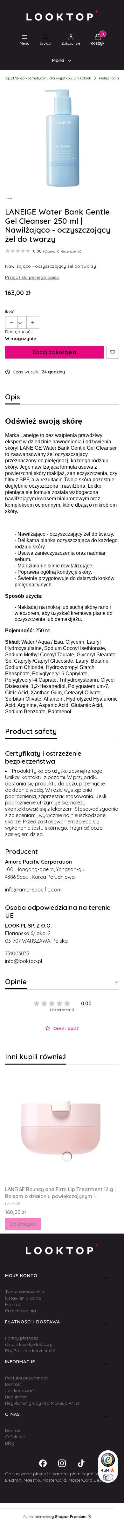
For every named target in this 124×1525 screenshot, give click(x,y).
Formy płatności (22, 1338)
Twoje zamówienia (24, 1292)
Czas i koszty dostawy (28, 1344)
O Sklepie (15, 1437)
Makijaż (13, 1304)
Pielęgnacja (109, 78)
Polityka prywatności (27, 1378)
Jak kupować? (20, 1390)
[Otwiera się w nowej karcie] (43, 1463)
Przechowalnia (20, 1311)
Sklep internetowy (54, 1516)
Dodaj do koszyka (54, 352)
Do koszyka (23, 1224)
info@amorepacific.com (33, 889)
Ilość (9, 312)
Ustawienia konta (23, 1298)
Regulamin (16, 1397)
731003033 (17, 953)
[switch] (108, 1477)
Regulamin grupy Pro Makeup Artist (42, 1403)
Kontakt (13, 1384)
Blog (10, 1443)
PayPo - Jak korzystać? (30, 1350)
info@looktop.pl (23, 961)
